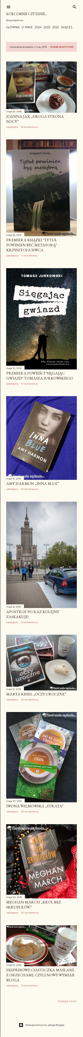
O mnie (27, 27)
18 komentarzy (29, 126)
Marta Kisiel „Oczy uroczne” (36, 694)
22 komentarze (29, 489)
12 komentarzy (29, 622)
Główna (12, 27)
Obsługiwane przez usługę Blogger (44, 1024)
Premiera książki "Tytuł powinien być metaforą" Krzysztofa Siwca (31, 244)
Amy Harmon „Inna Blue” (32, 483)
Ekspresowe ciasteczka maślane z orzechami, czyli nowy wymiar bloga (40, 974)
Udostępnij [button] (12, 126)
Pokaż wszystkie (61, 47)
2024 (38, 27)
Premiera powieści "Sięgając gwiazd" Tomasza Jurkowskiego (39, 376)
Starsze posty (67, 1001)
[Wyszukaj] (74, 6)
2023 (47, 27)
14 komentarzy (29, 255)
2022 (55, 27)
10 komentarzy (29, 383)
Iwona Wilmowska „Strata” (35, 805)
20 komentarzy (30, 699)
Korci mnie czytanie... (26, 14)
